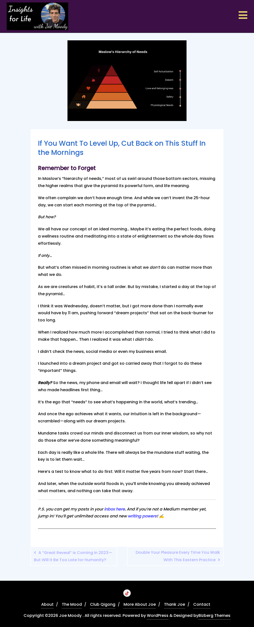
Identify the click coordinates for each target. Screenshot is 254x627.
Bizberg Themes (214, 615)
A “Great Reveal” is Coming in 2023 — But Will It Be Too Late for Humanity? (73, 556)
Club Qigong (102, 604)
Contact (201, 604)
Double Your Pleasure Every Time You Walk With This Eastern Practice (178, 556)
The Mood (72, 604)
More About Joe (140, 604)
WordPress (157, 615)
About (47, 604)
